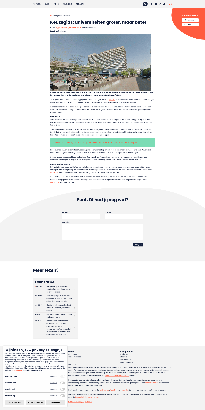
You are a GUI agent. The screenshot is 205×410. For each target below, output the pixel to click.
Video (56, 4)
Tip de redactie (74, 357)
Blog (47, 4)
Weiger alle (55, 402)
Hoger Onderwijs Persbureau (68, 28)
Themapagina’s (126, 362)
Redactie (80, 4)
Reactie (65, 222)
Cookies (88, 401)
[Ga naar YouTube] (156, 4)
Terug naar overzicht (61, 16)
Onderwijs (124, 354)
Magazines (72, 354)
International (125, 359)
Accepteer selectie (35, 402)
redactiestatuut (152, 383)
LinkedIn (125, 390)
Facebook (114, 390)
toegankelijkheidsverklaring (86, 397)
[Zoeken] (145, 4)
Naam (65, 212)
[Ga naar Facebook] (151, 4)
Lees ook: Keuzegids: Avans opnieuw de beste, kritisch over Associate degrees (97, 142)
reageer (191, 20)
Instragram (104, 390)
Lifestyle (123, 357)
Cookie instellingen (76, 401)
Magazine (67, 4)
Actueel (36, 4)
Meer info (53, 376)
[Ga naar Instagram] (160, 4)
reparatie (54, 172)
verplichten (55, 182)
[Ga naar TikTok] (164, 4)
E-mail (108, 212)
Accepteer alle (14, 402)
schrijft (112, 99)
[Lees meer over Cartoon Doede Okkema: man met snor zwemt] (55, 316)
